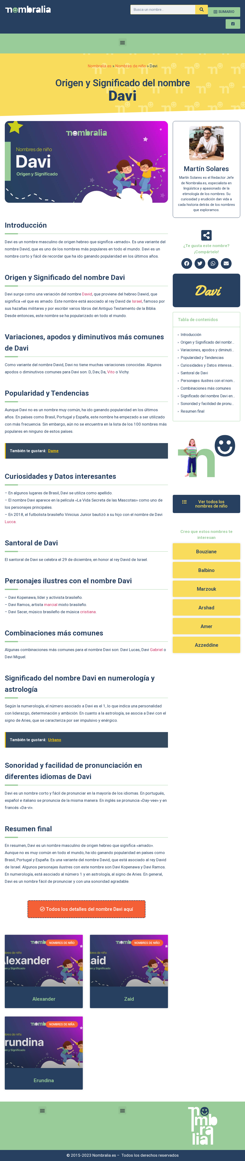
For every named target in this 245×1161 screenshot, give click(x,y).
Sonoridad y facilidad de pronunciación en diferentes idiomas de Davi (208, 403)
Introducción (191, 334)
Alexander (44, 999)
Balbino (206, 570)
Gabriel (156, 649)
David (87, 294)
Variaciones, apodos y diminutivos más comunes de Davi (208, 350)
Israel (137, 301)
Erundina (44, 1080)
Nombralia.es (99, 66)
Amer (206, 626)
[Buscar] (201, 9)
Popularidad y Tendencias (202, 357)
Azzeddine (206, 645)
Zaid (129, 999)
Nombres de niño (130, 66)
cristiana (88, 611)
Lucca (10, 521)
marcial (50, 604)
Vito (111, 372)
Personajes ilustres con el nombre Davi (208, 380)
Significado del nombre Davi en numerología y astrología (208, 396)
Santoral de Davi (194, 373)
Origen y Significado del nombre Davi (208, 342)
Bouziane (206, 552)
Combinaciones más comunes (206, 388)
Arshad (206, 608)
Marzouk (206, 589)
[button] (123, 42)
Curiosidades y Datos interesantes (208, 365)
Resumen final (192, 411)
